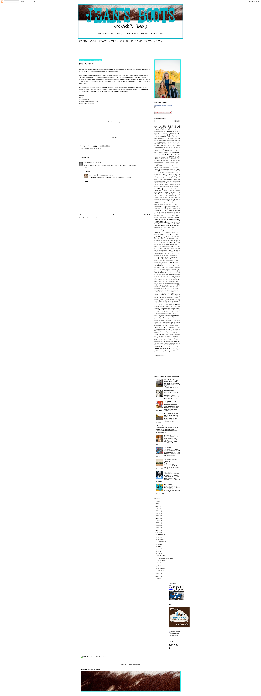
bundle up (173, 149)
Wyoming (175, 349)
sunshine (168, 320)
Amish (159, 135)
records (163, 286)
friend (164, 201)
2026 (157, 501)
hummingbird (157, 227)
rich (169, 290)
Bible (155, 143)
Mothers (167, 259)
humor (164, 227)
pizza (157, 276)
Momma (156, 257)
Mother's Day (174, 257)
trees (167, 334)
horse (155, 223)
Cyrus (158, 172)
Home (115, 215)
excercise (172, 184)
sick (172, 306)
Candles (173, 150)
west (172, 343)
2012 (157, 573)
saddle (176, 294)
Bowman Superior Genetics (141, 40)
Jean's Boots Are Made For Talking (163, 105)
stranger (176, 317)
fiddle (173, 195)
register (170, 286)
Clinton (167, 162)
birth (177, 143)
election (178, 181)
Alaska (169, 131)
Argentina (162, 136)
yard (155, 350)
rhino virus (163, 290)
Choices (156, 159)
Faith (175, 186)
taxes (157, 323)
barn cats (158, 140)
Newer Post (83, 215)
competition (168, 165)
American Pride (175, 133)
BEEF (163, 142)
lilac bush (166, 248)
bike (160, 143)
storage (156, 317)
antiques (172, 135)
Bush (179, 149)
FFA (169, 195)
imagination (162, 229)
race (155, 283)
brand (172, 147)
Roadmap (175, 290)
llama (160, 250)
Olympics (158, 267)
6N (173, 129)
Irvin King (163, 232)
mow (173, 258)
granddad (169, 206)
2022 (163, 129)
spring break (163, 313)
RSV (173, 291)
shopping (156, 304)
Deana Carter (157, 174)
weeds (156, 343)
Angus (165, 135)
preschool (158, 278)
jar (174, 232)
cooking (156, 169)
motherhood (157, 259)
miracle (171, 255)
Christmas (165, 159)
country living (170, 169)
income (169, 229)
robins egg (162, 291)
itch (168, 232)
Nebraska (162, 262)
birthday (156, 145)
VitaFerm (156, 339)
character (86, 148)
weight (167, 343)
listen (172, 248)
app (177, 135)
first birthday (163, 197)
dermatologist (171, 176)
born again (160, 147)
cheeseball (177, 154)
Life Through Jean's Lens (118, 40)
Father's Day (177, 194)
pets (179, 272)
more (168, 257)
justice (169, 236)
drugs (157, 181)
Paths (155, 272)
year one (161, 350)
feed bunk (158, 195)
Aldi (174, 131)
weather (161, 341)
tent (177, 325)
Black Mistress (168, 484)
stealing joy (175, 313)
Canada (167, 150)
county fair (163, 170)
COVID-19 (177, 170)
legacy (167, 244)
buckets (167, 149)
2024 (157, 506)
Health (172, 213)
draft (179, 179)
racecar (160, 283)
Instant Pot (175, 230)
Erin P (86, 162)
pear (168, 272)
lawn (179, 242)
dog (161, 179)
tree (163, 334)
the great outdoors (160, 329)
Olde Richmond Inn (175, 265)
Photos (171, 274)
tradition (176, 332)
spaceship (175, 311)
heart (177, 213)
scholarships (170, 297)
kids (170, 238)
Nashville (156, 262)
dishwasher (175, 177)
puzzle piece (162, 281)
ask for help (170, 136)
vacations (157, 338)
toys (165, 332)
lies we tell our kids (164, 246)
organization (171, 267)
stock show (161, 315)
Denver (163, 176)
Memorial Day (177, 253)
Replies (88, 171)
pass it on (173, 271)
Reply (85, 168)
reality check (172, 285)
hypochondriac (171, 227)
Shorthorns (176, 304)
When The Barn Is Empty (171, 380)
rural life (166, 294)
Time (156, 331)
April (159, 553)
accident (178, 129)
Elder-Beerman (170, 181)
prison (176, 278)
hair (157, 212)
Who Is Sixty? (161, 556)
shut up (159, 306)
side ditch (177, 306)
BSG (162, 149)
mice (167, 255)
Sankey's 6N (158, 40)
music (161, 260)
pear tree (173, 272)
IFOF (155, 229)
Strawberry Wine (158, 318)
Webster (168, 341)
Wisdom (157, 346)
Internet (156, 232)
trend (171, 334)
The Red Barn (161, 563)
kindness (165, 240)
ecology (163, 181)
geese (161, 202)
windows (164, 344)
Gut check (177, 210)
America (165, 133)
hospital (167, 223)
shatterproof (162, 302)
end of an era (171, 182)
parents (163, 271)
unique (168, 336)
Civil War (172, 160)
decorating (177, 174)
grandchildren (158, 206)
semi (155, 302)
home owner (158, 219)
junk (168, 234)
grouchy (176, 208)
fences (164, 195)
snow (176, 310)
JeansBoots (92, 175)
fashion (170, 194)
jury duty (176, 234)
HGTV (167, 215)
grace (176, 204)
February (160, 568)
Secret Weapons (169, 472)
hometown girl (169, 222)
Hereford (161, 215)
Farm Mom (170, 192)
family (160, 188)
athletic (176, 136)
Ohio (179, 264)
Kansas (176, 236)
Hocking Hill (163, 217)
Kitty (177, 240)
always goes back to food (141, 81)
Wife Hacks (157, 344)
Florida (163, 199)
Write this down (161, 349)
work (177, 346)
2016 (178, 126)
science (156, 299)
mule (155, 260)
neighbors (169, 262)
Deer (157, 176)
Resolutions (165, 288)
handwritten (162, 213)
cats (170, 152)
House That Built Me (168, 225)
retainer (176, 288)
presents (165, 278)
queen (176, 281)
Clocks (172, 162)
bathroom (172, 140)
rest (171, 288)
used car (175, 336)
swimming (166, 322)
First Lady (177, 197)
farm (177, 188)
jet (177, 232)
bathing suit (165, 140)
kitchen (171, 240)
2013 (160, 126)
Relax (176, 286)
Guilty (170, 210)
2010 (157, 578)
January (160, 571)
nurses (164, 264)
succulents (175, 318)
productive (162, 279)
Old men (158, 265)
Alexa (178, 131)
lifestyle (160, 248)
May (159, 551)
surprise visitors (176, 320)
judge (155, 234)
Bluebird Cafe (165, 145)
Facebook (162, 186)
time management (165, 331)
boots (178, 145)
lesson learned (174, 244)
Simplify (158, 308)
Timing (173, 331)
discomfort (159, 177)
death (164, 174)
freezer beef (157, 201)
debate (170, 174)
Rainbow (171, 283)
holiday (169, 217)
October (160, 539)
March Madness (176, 251)
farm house (171, 190)
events (166, 184)
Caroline (165, 152)
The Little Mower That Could (165, 558)
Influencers (158, 231)
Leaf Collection (159, 244)
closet (177, 162)
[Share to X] (105, 146)
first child (171, 197)
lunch (177, 250)
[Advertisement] (118, 50)
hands (155, 213)
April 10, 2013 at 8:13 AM (95, 162)
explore (178, 184)
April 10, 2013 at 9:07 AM (106, 175)
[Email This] (101, 146)
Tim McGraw (175, 329)
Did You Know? (162, 560)
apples (156, 136)
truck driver (177, 334)
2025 (157, 504)
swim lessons (159, 322)
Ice (177, 227)
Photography (160, 274)
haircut (162, 212)
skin (169, 308)
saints (155, 295)
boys (167, 147)
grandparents (158, 208)
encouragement (160, 183)
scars (163, 297)
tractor (170, 332)
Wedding (174, 341)
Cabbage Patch (159, 150)
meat (170, 253)
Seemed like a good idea (168, 301)
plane (168, 276)
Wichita (176, 343)
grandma (176, 206)
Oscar (167, 269)
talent (178, 322)
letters (156, 246)
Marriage (159, 253)
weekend (162, 343)
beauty (158, 142)
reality (164, 285)
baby (155, 138)
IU (171, 232)
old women (166, 265)
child (157, 157)
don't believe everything (170, 179)
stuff (170, 318)
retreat (156, 290)
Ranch (178, 283)
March (159, 566)
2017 (159, 128)
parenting (156, 271)
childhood (163, 157)
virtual (176, 338)
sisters (164, 308)
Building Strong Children (171, 413)
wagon (173, 339)
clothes (161, 164)
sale (161, 295)
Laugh (170, 242)
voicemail (168, 339)
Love (170, 250)
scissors (162, 299)
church (158, 160)
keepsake (156, 238)
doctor (156, 179)
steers (155, 315)
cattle (175, 152)
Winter (176, 344)
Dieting (178, 176)
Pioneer (178, 274)
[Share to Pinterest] (109, 146)
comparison (160, 165)
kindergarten (157, 240)
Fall (155, 188)
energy (178, 182)
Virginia (171, 338)
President (171, 278)
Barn (179, 138)
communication (175, 164)
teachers (163, 323)
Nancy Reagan (169, 260)
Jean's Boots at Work (98, 40)
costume (163, 169)
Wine (170, 345)
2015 (171, 126)
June (159, 549)
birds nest (171, 143)
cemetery (156, 154)
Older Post (147, 215)
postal (178, 276)
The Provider (167, 447)
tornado (160, 332)
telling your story (163, 325)
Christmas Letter (175, 159)
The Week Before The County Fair (170, 402)
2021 (158, 129)
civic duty (165, 160)
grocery (169, 208)
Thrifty (169, 329)
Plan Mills (163, 276)
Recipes (156, 286)
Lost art (165, 250)
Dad (163, 172)
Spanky (156, 313)
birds (165, 143)
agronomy (92, 69)
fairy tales (169, 186)
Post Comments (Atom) (93, 218)
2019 (172, 128)
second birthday (170, 299)
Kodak (156, 242)
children (91, 148)
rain (166, 283)
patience (162, 272)
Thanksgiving (170, 327)
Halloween (175, 212)
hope (177, 222)
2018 (165, 128)
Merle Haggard (160, 255)
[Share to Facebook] (107, 146)
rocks (168, 291)
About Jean (83, 40)
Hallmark (169, 212)
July (159, 546)
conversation (167, 167)
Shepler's (176, 302)
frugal (177, 201)
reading (159, 285)
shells (169, 302)
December (161, 534)
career (159, 152)
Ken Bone (163, 238)
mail (164, 251)
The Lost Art (160, 426)
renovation (157, 288)
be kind (178, 140)
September (161, 541)
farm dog (165, 190)
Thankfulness (158, 327)
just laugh (158, 236)
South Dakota (167, 311)
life (94, 148)
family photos (171, 188)
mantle (168, 251)
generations (168, 202)
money (163, 257)
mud (177, 258)
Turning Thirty (160, 336)
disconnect (167, 177)
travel (156, 334)
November (161, 537)
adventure (158, 131)
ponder (173, 276)
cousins (171, 170)
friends (169, 201)
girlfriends (162, 204)
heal (168, 213)
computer (176, 165)
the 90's (178, 327)
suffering (156, 320)
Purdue (175, 279)
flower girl (169, 199)
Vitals (162, 339)
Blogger (138, 664)
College (167, 164)
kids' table (175, 238)
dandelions (169, 172)
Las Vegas (162, 242)
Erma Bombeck (159, 184)
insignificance (168, 230)
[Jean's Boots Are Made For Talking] (155, 107)
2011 (157, 576)
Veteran (165, 338)
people (117, 91)
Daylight (176, 172)
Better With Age (172, 142)
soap (155, 311)
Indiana (176, 229)
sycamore (173, 322)
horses (161, 223)
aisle (164, 131)
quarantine (170, 281)
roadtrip (156, 291)
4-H (168, 129)
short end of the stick (166, 304)
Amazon (158, 133)
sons (160, 311)
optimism (164, 267)
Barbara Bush (172, 138)
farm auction (157, 190)
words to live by (168, 346)
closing (156, 164)
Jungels (162, 234)
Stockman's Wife (171, 315)
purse (155, 281)
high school (175, 215)
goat (170, 204)
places (121, 91)
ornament (161, 269)
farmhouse (163, 194)
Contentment (158, 167)
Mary (166, 253)
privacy (156, 279)
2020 (178, 128)
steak (169, 313)
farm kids (178, 190)
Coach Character (169, 390)
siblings (165, 306)
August (160, 544)
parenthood (174, 269)
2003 (155, 126)
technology (98, 148)
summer (162, 320)
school (176, 297)
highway (156, 217)
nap (177, 260)
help (155, 215)
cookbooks (175, 167)
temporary (172, 325)
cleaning (162, 162)
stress (165, 318)
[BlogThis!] (103, 146)
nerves (176, 262)
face (157, 186)
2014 (164, 126)
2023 (157, 508)
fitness (157, 199)
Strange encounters (165, 317)
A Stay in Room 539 (169, 435)
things (126, 91)
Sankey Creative (169, 295)
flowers (176, 199)
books (173, 145)
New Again (157, 264)
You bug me (169, 351)
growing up (159, 210)
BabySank (162, 138)
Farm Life (159, 192)
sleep (173, 308)
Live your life (83, 101)
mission (176, 255)
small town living (166, 310)
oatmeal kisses (172, 264)
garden (156, 202)
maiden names (157, 251)
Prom (169, 279)
